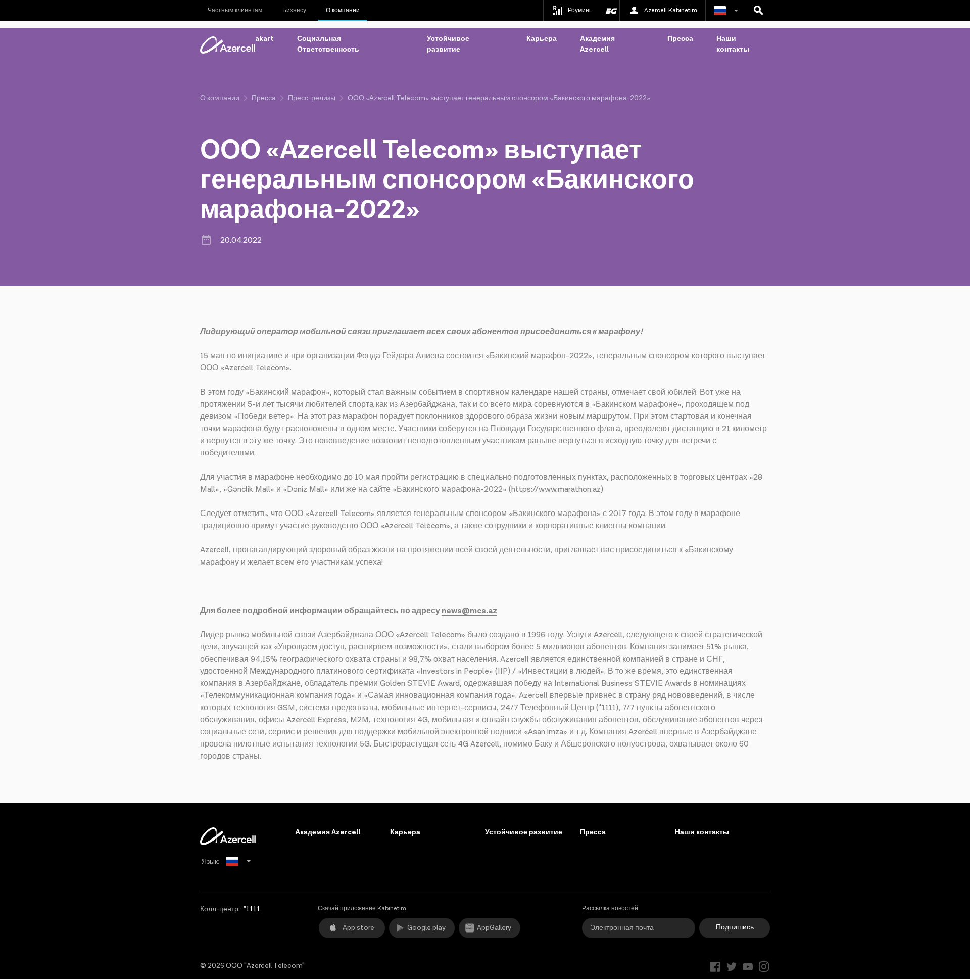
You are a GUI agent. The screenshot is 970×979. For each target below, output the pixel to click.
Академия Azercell (597, 44)
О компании (343, 10)
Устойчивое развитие (448, 44)
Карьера (541, 38)
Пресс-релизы (311, 98)
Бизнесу (294, 10)
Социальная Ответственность (328, 44)
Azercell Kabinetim (670, 10)
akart (264, 38)
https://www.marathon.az (556, 489)
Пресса (680, 38)
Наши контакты (732, 44)
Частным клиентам (235, 10)
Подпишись (735, 927)
